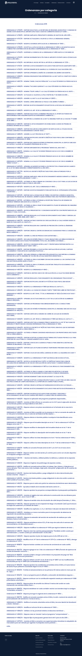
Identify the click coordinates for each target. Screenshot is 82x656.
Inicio (35, 12)
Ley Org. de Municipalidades (40, 640)
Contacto (68, 2)
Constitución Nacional (39, 642)
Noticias (42, 2)
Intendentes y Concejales (52, 642)
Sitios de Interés (50, 637)
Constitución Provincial (40, 644)
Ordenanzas (54, 2)
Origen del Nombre (51, 640)
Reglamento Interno (39, 637)
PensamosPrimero (43, 653)
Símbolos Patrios (51, 644)
